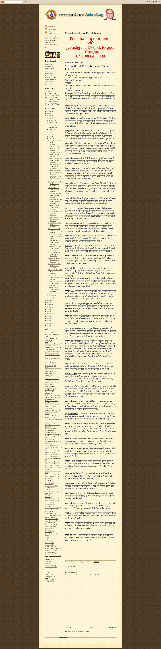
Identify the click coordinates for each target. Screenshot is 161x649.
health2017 (48, 574)
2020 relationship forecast (52, 441)
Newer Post (68, 627)
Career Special (49, 487)
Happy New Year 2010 (51, 519)
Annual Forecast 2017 (51, 382)
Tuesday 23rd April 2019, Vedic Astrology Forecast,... (55, 183)
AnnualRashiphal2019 (51, 478)
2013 (48, 311)
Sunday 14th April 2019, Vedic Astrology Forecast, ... (55, 213)
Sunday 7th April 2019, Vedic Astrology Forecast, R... (54, 254)
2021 (48, 113)
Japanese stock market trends (53, 392)
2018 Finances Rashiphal (52, 434)
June (50, 134)
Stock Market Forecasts (51, 345)
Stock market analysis (51, 353)
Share (46, 47)
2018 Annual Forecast (51, 388)
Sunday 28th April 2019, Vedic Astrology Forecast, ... (55, 154)
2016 (48, 304)
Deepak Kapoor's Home (51, 37)
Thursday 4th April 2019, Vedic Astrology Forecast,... (55, 271)
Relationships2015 (50, 552)
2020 (48, 116)
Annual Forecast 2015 (51, 404)
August (51, 129)
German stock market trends (52, 515)
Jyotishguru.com (49, 371)
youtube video (49, 581)
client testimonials (50, 386)
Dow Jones (48, 408)
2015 (48, 307)
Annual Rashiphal (50, 384)
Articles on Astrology (51, 40)
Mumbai (47, 393)
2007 (48, 325)
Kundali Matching (50, 526)
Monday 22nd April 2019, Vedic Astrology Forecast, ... (55, 189)
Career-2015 (48, 489)
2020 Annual (48, 439)
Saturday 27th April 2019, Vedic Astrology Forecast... (55, 160)
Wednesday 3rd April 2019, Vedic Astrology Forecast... (55, 277)
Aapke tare (48, 373)
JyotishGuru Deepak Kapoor (53, 368)
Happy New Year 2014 (51, 412)
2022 (48, 111)
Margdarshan (48, 532)
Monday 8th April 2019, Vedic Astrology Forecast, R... (55, 248)
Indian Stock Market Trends (52, 355)
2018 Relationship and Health (53, 436)
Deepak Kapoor (49, 406)
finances (47, 572)
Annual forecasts (49, 362)
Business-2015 (49, 482)
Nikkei (47, 539)
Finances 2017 (49, 504)
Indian (47, 414)
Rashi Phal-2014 (49, 416)
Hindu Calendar (49, 338)
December (52, 120)
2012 (48, 314)
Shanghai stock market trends (53, 556)
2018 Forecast (49, 403)
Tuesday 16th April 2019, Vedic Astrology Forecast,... (55, 201)
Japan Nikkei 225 (50, 524)
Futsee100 (48, 511)
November (52, 122)
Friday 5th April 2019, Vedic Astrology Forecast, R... (54, 265)
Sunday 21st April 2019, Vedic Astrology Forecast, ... (55, 195)
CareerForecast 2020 (50, 491)
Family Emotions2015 (51, 498)
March (51, 293)
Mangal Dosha (49, 530)
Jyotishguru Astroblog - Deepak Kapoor (53, 32)
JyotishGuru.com (52, 29)
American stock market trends (53, 358)
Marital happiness (50, 534)
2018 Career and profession (52, 432)
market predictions (50, 349)
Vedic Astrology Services (52, 38)
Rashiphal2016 (49, 417)
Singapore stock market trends (53, 419)
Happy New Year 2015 (51, 521)
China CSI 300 (49, 493)
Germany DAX (49, 517)
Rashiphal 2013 (49, 543)
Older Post (112, 627)
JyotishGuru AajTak (50, 366)
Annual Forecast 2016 (51, 454)
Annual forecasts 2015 (51, 476)
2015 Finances (49, 430)
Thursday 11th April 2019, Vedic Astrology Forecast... (55, 230)
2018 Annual (48, 399)
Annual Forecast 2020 (51, 456)
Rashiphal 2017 (49, 546)
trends (46, 578)
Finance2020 (48, 502)
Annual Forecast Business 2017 (53, 458)
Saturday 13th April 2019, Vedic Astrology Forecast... (55, 219)
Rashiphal (47, 375)
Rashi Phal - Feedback (51, 395)
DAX (46, 495)
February (51, 295)
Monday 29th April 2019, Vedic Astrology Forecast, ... (55, 148)
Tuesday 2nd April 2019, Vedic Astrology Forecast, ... (55, 283)
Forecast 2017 (49, 506)
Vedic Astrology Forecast (52, 344)
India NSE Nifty (49, 522)
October (51, 125)
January (51, 298)
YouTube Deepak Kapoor (52, 397)
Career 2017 (48, 484)
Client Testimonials (50, 42)
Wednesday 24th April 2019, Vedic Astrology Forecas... (55, 178)
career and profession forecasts (53, 569)
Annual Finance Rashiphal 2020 (54, 447)
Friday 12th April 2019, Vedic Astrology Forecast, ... (55, 224)
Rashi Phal (48, 333)
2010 (48, 318)
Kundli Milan (48, 528)
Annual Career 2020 (50, 445)
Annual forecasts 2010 (51, 475)
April (50, 138)
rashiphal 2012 (49, 576)
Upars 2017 (48, 561)
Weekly (47, 342)
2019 (48, 118)
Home (91, 627)
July (50, 132)
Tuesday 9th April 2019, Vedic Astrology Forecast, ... (55, 242)
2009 (48, 320)
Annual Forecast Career (51, 462)
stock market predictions (51, 347)
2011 (48, 316)
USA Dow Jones (49, 423)
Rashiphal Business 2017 (52, 548)
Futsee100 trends (49, 513)
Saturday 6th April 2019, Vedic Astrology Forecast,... (55, 260)
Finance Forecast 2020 (51, 500)
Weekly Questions (50, 565)
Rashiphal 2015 (49, 545)
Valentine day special (51, 428)
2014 (48, 309)
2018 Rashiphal (49, 390)
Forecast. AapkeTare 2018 (52, 508)
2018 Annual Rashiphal (51, 401)
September (52, 127)
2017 (48, 302)
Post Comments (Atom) (81, 632)
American (47, 443)
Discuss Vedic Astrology (51, 44)
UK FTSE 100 (49, 559)
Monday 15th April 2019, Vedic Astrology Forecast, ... (55, 207)
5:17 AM (96, 562)
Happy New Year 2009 (51, 410)
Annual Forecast (49, 452)
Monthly (47, 535)
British (47, 480)
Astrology (48, 364)
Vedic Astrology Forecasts (52, 334)
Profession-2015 (49, 541)
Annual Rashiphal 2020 (51, 465)
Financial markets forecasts (52, 351)
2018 (48, 300)
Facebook (47, 497)
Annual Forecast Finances (52, 463)
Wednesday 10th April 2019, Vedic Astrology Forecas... (55, 236)
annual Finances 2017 (51, 567)
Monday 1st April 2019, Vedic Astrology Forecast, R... (55, 289)
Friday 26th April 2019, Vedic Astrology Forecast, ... (55, 166)
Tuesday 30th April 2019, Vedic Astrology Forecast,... (55, 142)
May (50, 136)
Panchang (47, 340)
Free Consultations (50, 510)
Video (46, 563)
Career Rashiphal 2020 (51, 486)
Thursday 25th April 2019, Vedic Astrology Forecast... (55, 172)
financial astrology (50, 377)
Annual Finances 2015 (51, 451)
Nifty (46, 537)
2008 (48, 323)
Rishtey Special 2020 (51, 554)
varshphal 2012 (49, 580)
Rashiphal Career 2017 (51, 550)
